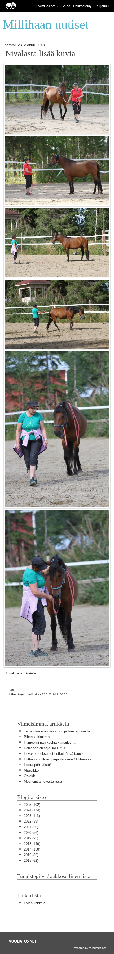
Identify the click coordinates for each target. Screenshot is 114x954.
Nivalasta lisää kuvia (40, 53)
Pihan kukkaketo (37, 737)
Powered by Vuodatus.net (89, 947)
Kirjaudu (102, 5)
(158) (32, 849)
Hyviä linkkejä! (35, 903)
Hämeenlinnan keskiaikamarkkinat (50, 742)
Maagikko (31, 770)
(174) (32, 810)
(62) (31, 861)
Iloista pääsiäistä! (37, 765)
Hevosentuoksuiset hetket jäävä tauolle (54, 754)
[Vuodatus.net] (23, 941)
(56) (31, 833)
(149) (32, 844)
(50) (31, 827)
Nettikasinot (46, 5)
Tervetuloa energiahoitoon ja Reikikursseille (57, 731)
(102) (32, 805)
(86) (31, 855)
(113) (32, 816)
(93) (31, 838)
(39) (31, 821)
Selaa (66, 5)
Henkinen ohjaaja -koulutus (44, 748)
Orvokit (29, 776)
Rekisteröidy (82, 5)
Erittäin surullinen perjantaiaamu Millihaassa (57, 759)
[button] (57, 6)
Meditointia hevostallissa (43, 782)
